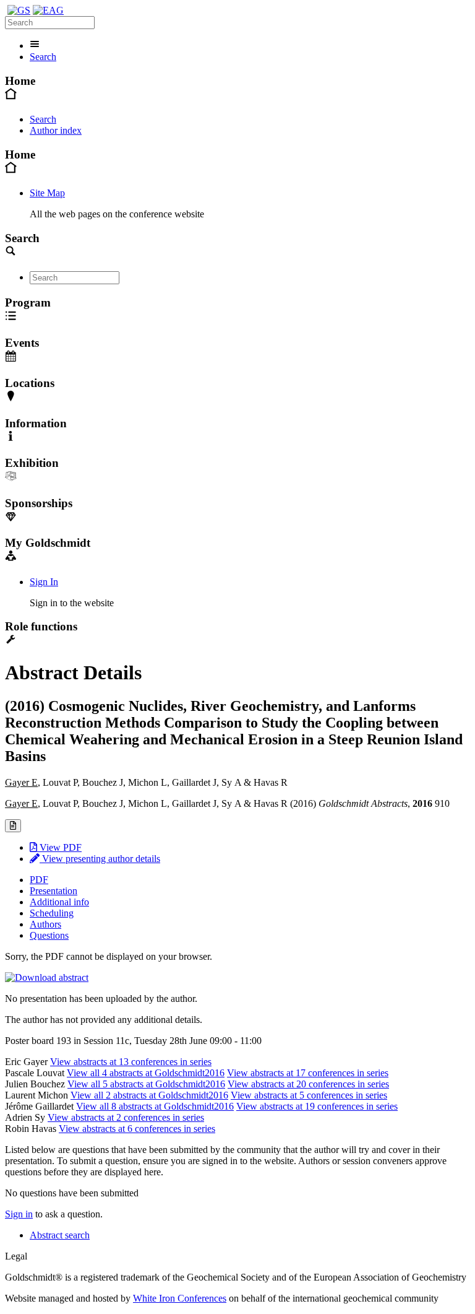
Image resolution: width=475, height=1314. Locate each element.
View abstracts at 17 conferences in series (307, 1073)
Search (43, 56)
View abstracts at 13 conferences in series (131, 1061)
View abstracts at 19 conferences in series (317, 1106)
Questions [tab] (49, 935)
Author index (56, 130)
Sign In (44, 582)
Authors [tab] (45, 924)
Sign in (19, 1214)
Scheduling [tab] (52, 913)
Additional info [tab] (59, 902)
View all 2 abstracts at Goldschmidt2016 (149, 1095)
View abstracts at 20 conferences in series (308, 1084)
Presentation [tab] (53, 890)
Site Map (47, 193)
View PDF (59, 847)
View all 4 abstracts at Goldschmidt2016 (146, 1073)
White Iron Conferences (179, 1298)
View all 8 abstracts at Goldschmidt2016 (155, 1106)
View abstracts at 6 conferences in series (137, 1128)
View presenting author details (100, 858)
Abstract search (60, 1235)
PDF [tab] (39, 879)
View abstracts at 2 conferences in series (126, 1117)
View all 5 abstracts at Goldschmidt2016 (146, 1084)
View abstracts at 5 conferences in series (309, 1095)
